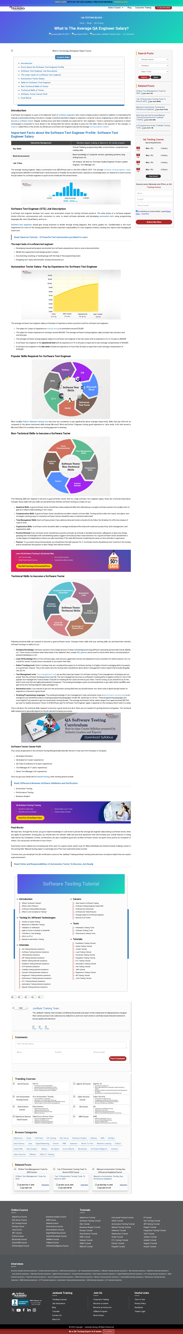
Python (26, 422)
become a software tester (22, 121)
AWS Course (51, 1220)
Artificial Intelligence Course (57, 1246)
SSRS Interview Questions (83, 1277)
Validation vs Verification (31, 928)
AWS (102, 1138)
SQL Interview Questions (137, 1271)
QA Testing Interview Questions (33, 949)
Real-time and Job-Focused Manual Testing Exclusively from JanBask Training (150, 117)
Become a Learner (100, 1303)
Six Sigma (55, 1149)
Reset (156, 77)
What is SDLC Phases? (30, 906)
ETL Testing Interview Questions (33, 981)
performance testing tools (114, 695)
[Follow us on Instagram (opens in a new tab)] (34, 1310)
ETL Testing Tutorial (83, 961)
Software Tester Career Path (34, 94)
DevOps (111, 1138)
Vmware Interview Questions (81, 1274)
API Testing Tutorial (83, 975)
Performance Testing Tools (85, 933)
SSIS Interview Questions (95, 1280)
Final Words (26, 98)
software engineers (67, 115)
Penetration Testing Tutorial (85, 943)
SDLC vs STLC (27, 936)
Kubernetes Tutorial (120, 1234)
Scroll (178, 1321)
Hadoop (93, 1138)
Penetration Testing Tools (85, 928)
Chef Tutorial (149, 1234)
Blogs (89, 23)
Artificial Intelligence (99, 1149)
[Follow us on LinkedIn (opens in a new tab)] (29, 1310)
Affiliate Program (100, 1311)
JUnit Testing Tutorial (83, 978)
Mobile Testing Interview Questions (34, 961)
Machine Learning (104, 1143)
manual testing (53, 329)
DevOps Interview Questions (48, 1271)
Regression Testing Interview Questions (36, 975)
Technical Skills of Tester (32, 90)
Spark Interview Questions (61, 1274)
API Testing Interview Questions (33, 958)
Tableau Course (52, 1243)
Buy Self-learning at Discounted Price (34, 566)
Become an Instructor (102, 1307)
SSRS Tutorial (85, 1243)
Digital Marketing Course (56, 1233)
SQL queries (82, 652)
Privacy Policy (140, 1303)
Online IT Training (47, 1154)
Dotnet (56, 1143)
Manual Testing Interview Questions (35, 987)
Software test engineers (21, 225)
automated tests (106, 216)
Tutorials (56, 1311)
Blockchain (82, 1149)
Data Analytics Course (55, 1230)
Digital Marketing (42, 1143)
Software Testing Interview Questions (35, 952)
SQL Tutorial (85, 1224)
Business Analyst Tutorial (90, 1227)
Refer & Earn (98, 1315)
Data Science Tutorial (88, 1234)
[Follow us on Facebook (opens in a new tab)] (23, 1310)
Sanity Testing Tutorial (84, 946)
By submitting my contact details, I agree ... (153, 213)
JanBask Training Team (111, 34)
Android (114, 1149)
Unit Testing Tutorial (83, 967)
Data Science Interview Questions (104, 1274)
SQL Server (64, 1138)
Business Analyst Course (56, 1217)
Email (40, 997)
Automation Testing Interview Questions (36, 984)
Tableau (44, 1149)
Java (30, 1143)
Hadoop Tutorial (86, 1240)
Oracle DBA (18, 1149)
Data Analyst (32, 1149)
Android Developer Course (56, 1236)
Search (144, 77)
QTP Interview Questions (31, 967)
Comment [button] (129, 34)
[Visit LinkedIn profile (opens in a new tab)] (47, 1027)
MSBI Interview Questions (28, 1280)
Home (82, 23)
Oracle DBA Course (19, 1243)
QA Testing (98, 23)
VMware (32, 1154)
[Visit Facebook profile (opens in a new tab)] (34, 1027)
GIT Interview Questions (113, 1280)
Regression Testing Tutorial (86, 972)
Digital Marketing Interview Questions (130, 1274)
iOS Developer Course (20, 1246)
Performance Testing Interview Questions (37, 978)
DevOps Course (18, 1226)
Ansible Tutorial (150, 1240)
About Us (56, 1319)
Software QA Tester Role (84, 909)
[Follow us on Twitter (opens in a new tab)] (13, 1310)
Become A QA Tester (83, 918)
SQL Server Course (19, 1220)
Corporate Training (143, 7)
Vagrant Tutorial (150, 1243)
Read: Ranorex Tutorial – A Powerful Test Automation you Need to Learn (51, 237)
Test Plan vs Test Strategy (31, 933)
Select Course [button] (114, 7)
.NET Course (17, 1233)
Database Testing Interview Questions (35, 964)
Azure (28, 1138)
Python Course (18, 1236)
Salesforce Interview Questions (157, 1271)
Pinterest (34, 997)
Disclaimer (139, 1307)
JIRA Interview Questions (31, 955)
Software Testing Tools (84, 930)
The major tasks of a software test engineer (41, 75)
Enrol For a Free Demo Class (30, 818)
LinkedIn (27, 997)
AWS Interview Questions (68, 1271)
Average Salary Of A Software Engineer (90, 915)
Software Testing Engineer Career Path (89, 906)
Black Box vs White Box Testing (33, 925)
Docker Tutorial (150, 1247)
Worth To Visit (87, 1143)
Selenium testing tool (39, 422)
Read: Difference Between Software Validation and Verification (46, 783)
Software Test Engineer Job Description (39, 71)
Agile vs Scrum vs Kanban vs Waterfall (35, 930)
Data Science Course (54, 1226)
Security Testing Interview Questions (35, 972)
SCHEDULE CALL (121, 2)
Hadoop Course (52, 1223)
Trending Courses (59, 1299)
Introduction (26, 63)
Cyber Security (20, 1154)
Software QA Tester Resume (86, 912)
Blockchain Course (19, 1239)
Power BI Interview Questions (36, 1277)
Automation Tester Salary (33, 79)
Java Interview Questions (20, 1274)
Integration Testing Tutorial (85, 958)
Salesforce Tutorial (87, 1218)
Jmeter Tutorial (81, 949)
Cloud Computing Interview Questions (60, 1277)
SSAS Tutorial (117, 1221)
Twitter (20, 997)
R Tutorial (147, 1218)
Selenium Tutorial (119, 1230)
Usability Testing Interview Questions (35, 969)
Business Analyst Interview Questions (24, 1271)
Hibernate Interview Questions (41, 1274)
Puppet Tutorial (150, 1227)
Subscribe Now (154, 222)
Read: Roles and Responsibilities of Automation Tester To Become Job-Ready (53, 864)
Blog (129, 7)
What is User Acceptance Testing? (34, 912)
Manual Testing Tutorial (121, 1227)
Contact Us (57, 1315)
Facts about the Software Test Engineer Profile (42, 67)
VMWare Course (52, 1239)
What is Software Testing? (31, 903)
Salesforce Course (19, 1217)
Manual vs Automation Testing (33, 939)
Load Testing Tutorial (83, 952)
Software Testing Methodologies (34, 909)
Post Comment (117, 1058)
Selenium (73, 1143)
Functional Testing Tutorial (85, 955)
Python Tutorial (118, 1243)
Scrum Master (68, 1149)
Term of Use (140, 1299)
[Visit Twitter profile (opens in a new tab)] (41, 1027)
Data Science (19, 1143)
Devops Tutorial (86, 1230)
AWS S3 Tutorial (86, 1247)
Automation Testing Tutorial (86, 964)
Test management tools (46, 674)
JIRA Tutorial (80, 969)
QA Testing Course (19, 1223)
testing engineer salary (99, 127)
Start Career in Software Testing (87, 903)
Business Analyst (79, 1138)
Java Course (17, 1230)
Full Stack (39, 1138)
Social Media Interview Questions (132, 1277)
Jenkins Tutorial (150, 1237)
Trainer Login (140, 1311)
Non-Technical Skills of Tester (34, 86)
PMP (64, 1143)
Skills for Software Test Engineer (36, 82)
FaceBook (14, 997)
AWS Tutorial (85, 1237)
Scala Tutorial (117, 1237)
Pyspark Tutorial (118, 1247)
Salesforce (18, 1138)
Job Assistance (58, 1303)
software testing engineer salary (117, 170)
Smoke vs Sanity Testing (31, 922)
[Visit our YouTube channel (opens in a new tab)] (18, 1310)
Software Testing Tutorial (71, 884)
